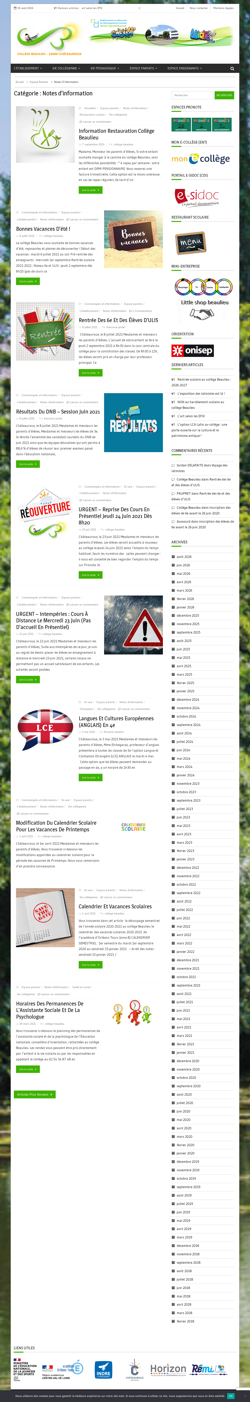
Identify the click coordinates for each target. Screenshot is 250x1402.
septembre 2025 (188, 632)
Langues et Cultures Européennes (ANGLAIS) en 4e (116, 721)
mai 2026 (183, 573)
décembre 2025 (188, 615)
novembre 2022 (188, 876)
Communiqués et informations (39, 212)
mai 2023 (183, 826)
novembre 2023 (188, 783)
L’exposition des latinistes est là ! (201, 393)
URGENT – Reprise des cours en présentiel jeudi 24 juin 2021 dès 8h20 (115, 516)
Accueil (180, 8)
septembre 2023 (188, 800)
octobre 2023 (186, 792)
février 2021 (185, 1044)
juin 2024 (183, 750)
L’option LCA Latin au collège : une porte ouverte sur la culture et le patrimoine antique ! (199, 430)
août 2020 (184, 1094)
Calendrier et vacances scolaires (115, 906)
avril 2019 (184, 1229)
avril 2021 (184, 1027)
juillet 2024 (185, 741)
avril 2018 (184, 1304)
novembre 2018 (188, 1254)
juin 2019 (183, 1212)
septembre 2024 (189, 725)
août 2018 (184, 1271)
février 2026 (185, 599)
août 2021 (184, 994)
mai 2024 (183, 758)
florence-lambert (114, 732)
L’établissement (26, 68)
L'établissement (26, 219)
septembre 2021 (188, 985)
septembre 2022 (188, 893)
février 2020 (185, 1145)
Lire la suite (89, 190)
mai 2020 (183, 1120)
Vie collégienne (65, 68)
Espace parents (142, 68)
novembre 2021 (188, 968)
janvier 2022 (185, 951)
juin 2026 (183, 565)
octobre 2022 (186, 884)
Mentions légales (223, 8)
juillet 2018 (185, 1279)
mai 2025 (183, 657)
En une (128, 486)
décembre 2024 (188, 699)
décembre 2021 (188, 960)
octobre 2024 (186, 716)
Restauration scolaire (92, 114)
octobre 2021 (186, 977)
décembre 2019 (188, 1161)
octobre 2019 (186, 1178)
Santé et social (81, 987)
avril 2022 (184, 935)
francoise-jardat (115, 327)
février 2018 (185, 1321)
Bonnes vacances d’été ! (43, 228)
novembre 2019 (188, 1170)
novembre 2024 (188, 708)
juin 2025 (183, 649)
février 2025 (185, 683)
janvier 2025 (185, 691)
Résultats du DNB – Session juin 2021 (58, 411)
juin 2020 (183, 1111)
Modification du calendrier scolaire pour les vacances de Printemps (56, 826)
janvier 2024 (186, 775)
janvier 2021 (185, 1052)
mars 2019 (184, 1237)
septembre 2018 (189, 1262)
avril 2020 (184, 1128)
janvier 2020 (186, 1153)
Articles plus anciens (32, 1094)
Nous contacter (199, 8)
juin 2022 (183, 918)
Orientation (86, 709)
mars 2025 (184, 674)
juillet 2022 (185, 910)
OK (231, 1395)
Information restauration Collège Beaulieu (116, 134)
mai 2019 (183, 1220)
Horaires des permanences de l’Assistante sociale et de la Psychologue (49, 1010)
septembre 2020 (189, 1086)
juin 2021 (183, 1010)
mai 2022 (183, 926)
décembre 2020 (188, 1061)
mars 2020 (184, 1136)
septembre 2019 (188, 1187)
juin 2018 (183, 1288)
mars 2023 (184, 842)
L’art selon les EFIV (191, 416)
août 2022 (184, 901)
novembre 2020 (188, 1069)
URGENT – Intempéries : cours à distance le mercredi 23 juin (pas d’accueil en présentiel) (53, 620)
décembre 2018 (188, 1246)
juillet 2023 (185, 809)
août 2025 (184, 641)
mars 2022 (184, 943)
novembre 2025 (188, 624)
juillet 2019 (185, 1204)
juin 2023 (183, 817)
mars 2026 (184, 590)
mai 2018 (183, 1296)
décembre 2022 (188, 867)
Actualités (90, 108)
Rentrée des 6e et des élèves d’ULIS (118, 320)
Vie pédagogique (103, 68)
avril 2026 (184, 582)
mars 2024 (184, 767)
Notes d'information (135, 108)
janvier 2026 (185, 607)
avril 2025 (184, 666)
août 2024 (184, 733)
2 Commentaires (142, 311)
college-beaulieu (123, 144)
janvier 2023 (185, 859)
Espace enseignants (183, 68)
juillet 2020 (185, 1103)
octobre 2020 (186, 1077)
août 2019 (184, 1195)
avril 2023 (184, 834)
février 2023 (185, 851)
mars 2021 (184, 1036)
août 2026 (184, 557)
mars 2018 (184, 1313)
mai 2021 (183, 1019)
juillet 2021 (185, 1002)
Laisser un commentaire (97, 121)
